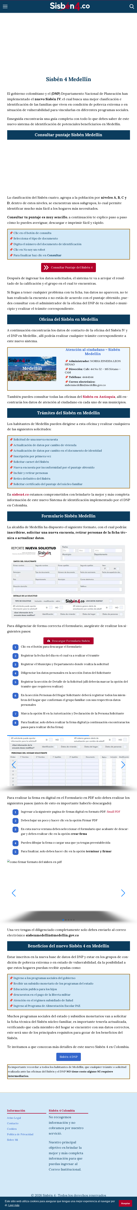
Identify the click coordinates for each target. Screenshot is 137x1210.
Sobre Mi (12, 1139)
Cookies (12, 1128)
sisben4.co (20, 494)
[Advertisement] (68, 40)
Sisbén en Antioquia (99, 397)
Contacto (12, 1123)
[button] (68, 267)
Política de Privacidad (20, 1134)
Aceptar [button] (125, 1203)
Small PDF (113, 811)
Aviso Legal (14, 1117)
